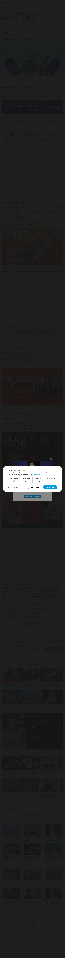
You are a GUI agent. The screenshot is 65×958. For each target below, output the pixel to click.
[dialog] (32, 479)
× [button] (59, 468)
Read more (37, 474)
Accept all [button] (50, 487)
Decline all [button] (35, 487)
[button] (13, 487)
